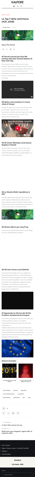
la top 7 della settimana (8, 394)
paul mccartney (6, 397)
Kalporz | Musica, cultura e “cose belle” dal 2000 (15, 448)
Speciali (4, 14)
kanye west (23, 390)
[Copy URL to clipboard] (14, 49)
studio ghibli (16, 397)
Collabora (4, 451)
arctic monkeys (6, 390)
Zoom (8, 14)
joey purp (15, 390)
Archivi (3, 470)
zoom (29, 397)
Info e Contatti (6, 445)
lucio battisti (21, 394)
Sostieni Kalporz (6, 454)
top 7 (24, 397)
